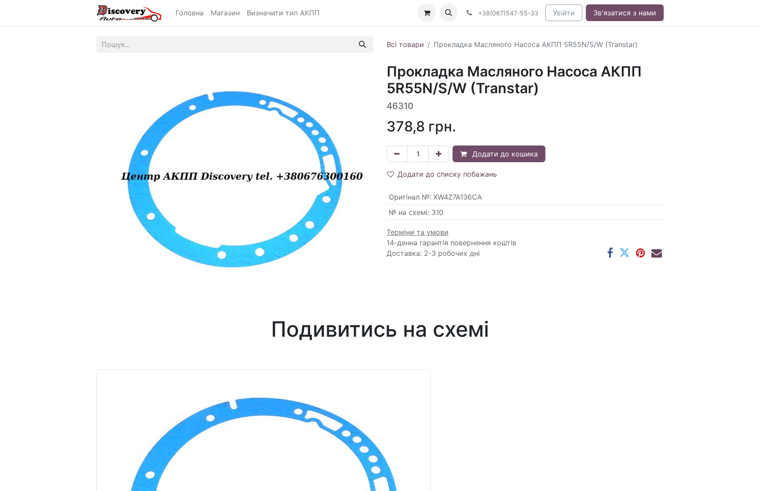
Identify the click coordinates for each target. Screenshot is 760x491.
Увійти (564, 12)
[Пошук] (362, 44)
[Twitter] (624, 252)
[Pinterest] (640, 252)
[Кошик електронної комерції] (426, 13)
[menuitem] (189, 13)
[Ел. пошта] (656, 252)
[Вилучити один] (397, 153)
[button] (448, 13)
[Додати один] (438, 153)
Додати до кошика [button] (504, 153)
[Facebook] (610, 252)
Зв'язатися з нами (624, 12)
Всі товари (405, 44)
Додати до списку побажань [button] (447, 174)
